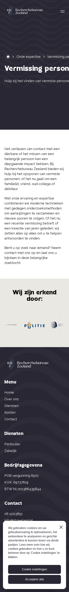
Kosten (9, 412)
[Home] (8, 57)
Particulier (12, 444)
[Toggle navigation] (62, 11)
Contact (10, 419)
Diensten (11, 406)
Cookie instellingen (34, 569)
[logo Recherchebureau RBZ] (23, 11)
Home (9, 392)
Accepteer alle (34, 579)
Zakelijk (10, 451)
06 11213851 (13, 514)
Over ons (11, 399)
